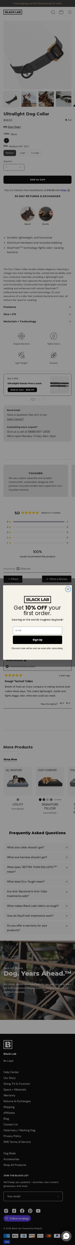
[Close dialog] (68, 589)
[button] (66, 1236)
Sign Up (37, 640)
